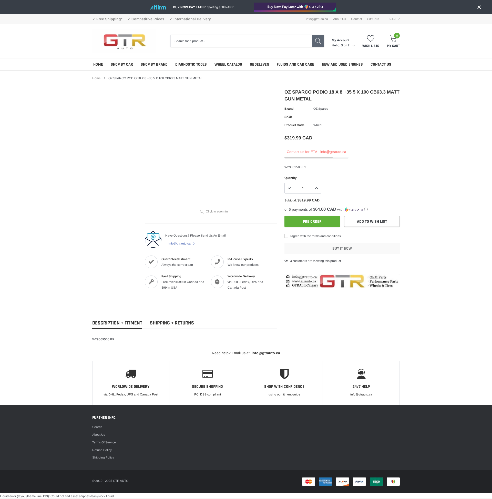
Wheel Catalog (228, 64)
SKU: (288, 117)
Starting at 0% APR (203, 7)
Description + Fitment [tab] (117, 323)
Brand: (289, 108)
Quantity (290, 178)
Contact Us (381, 64)
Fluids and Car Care (295, 64)
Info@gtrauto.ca (317, 19)
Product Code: (294, 125)
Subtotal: (290, 200)
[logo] (124, 41)
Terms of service (104, 442)
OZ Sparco (320, 108)
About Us (339, 19)
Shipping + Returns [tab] (172, 323)
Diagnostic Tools (191, 64)
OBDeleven (259, 64)
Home (98, 64)
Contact (356, 19)
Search (97, 427)
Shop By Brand (154, 64)
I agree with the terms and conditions (315, 236)
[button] (342, 209)
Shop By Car (122, 64)
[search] (318, 41)
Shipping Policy (103, 457)
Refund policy (102, 450)
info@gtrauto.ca (180, 243)
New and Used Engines (342, 64)
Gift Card (373, 19)
